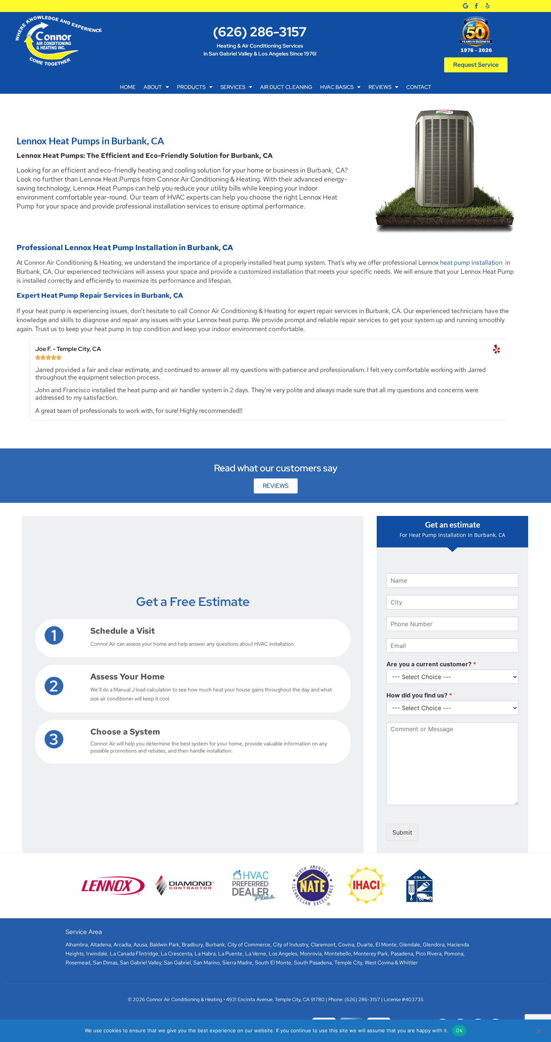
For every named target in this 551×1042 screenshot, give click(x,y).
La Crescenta (176, 953)
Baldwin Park (164, 944)
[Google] (465, 6)
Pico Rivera (429, 953)
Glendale (409, 944)
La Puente (230, 953)
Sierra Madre (237, 962)
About (153, 87)
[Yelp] (487, 6)
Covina (346, 944)
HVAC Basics (336, 87)
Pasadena (402, 953)
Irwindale (96, 953)
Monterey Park (370, 953)
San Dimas (105, 962)
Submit (402, 832)
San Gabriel (177, 962)
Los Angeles (283, 953)
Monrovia (311, 953)
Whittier (408, 962)
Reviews (379, 87)
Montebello (337, 953)
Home (128, 87)
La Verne (255, 953)
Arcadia (122, 944)
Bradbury (192, 944)
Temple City (348, 962)
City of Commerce (249, 944)
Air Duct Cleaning (286, 87)
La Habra (205, 953)
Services (232, 87)
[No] (539, 1030)
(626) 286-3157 (260, 31)
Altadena (100, 944)
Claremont (323, 944)
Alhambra (77, 944)
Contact (418, 87)
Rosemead (78, 962)
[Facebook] (476, 6)
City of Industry (290, 944)
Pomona (453, 953)
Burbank (215, 944)
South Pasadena (313, 962)
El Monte (386, 944)
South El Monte (273, 962)
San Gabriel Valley (140, 962)
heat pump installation (471, 262)
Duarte (365, 944)
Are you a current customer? (431, 664)
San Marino (206, 962)
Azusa (140, 944)
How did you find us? (419, 695)
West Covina (379, 962)
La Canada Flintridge (134, 953)
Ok (459, 1030)
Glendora (434, 944)
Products (191, 87)
